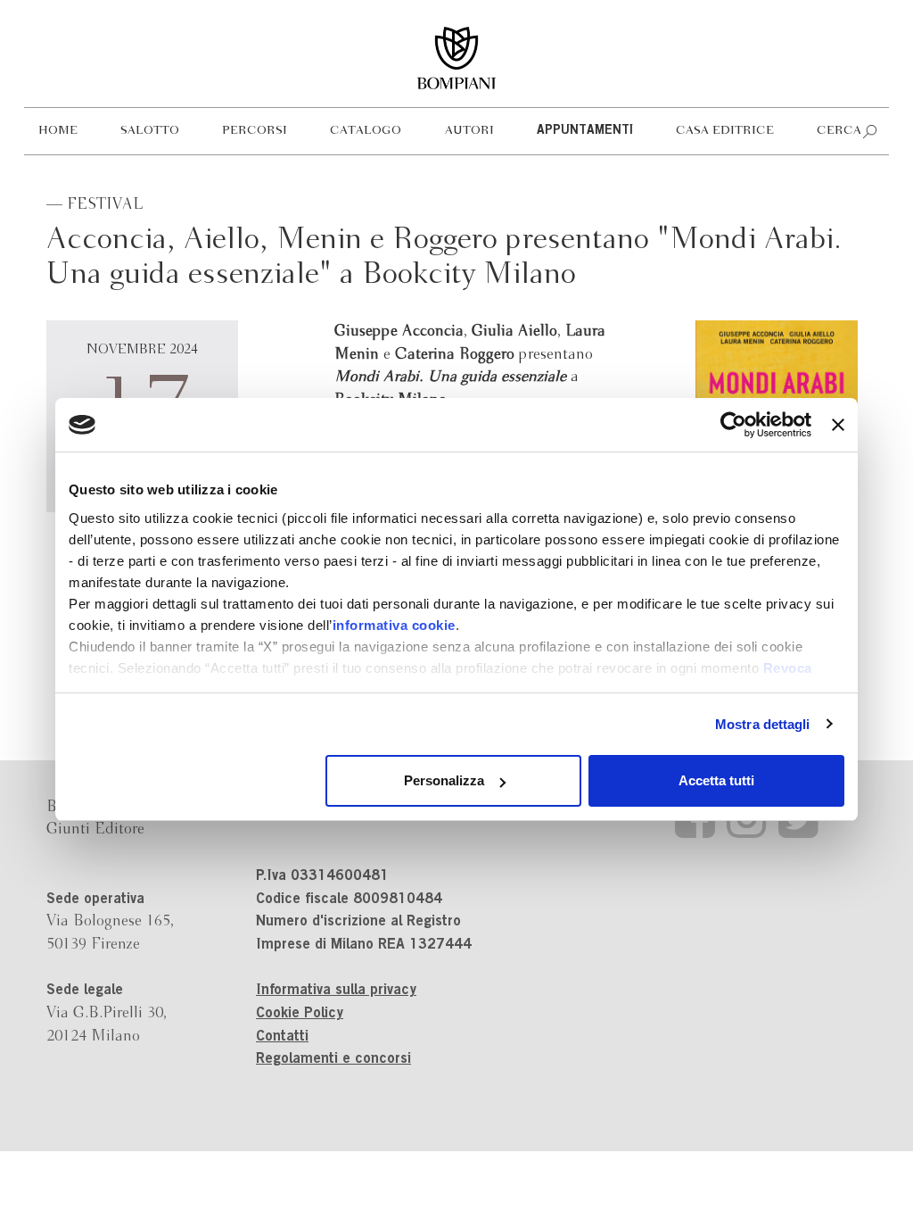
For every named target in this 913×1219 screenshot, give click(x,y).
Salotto (149, 131)
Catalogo (365, 131)
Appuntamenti (585, 131)
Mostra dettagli (762, 724)
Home (58, 131)
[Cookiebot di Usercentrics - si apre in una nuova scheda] (733, 424)
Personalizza (444, 780)
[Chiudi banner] (838, 425)
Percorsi (254, 131)
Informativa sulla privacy (336, 990)
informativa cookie (394, 625)
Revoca (787, 668)
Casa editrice (725, 131)
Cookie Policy (299, 1014)
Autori (469, 131)
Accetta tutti (716, 780)
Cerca (839, 131)
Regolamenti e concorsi (333, 1059)
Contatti (282, 1037)
